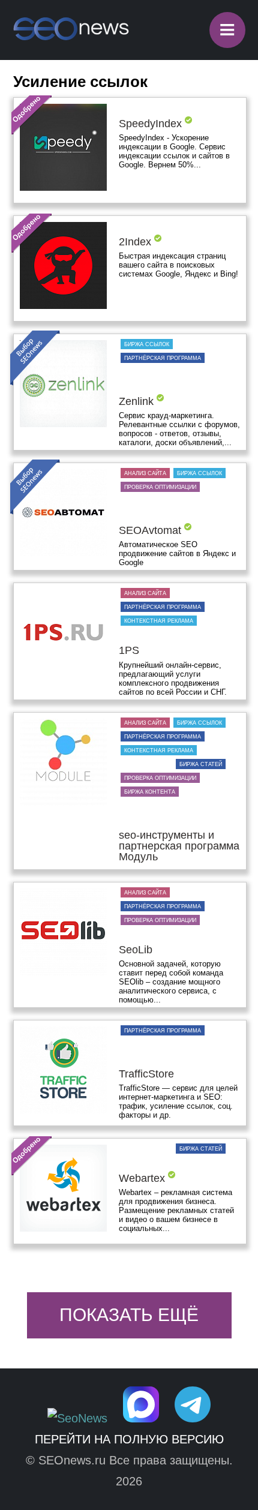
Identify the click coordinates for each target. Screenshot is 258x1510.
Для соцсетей (146, 764)
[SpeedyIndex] (63, 148)
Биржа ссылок (146, 344)
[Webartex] (63, 1189)
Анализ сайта (145, 473)
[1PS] (63, 633)
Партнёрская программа (162, 358)
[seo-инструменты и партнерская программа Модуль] (63, 763)
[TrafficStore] (63, 1070)
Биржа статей (200, 764)
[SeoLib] (63, 932)
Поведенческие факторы (162, 386)
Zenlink (136, 401)
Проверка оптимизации (160, 487)
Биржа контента (149, 792)
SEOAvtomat (150, 530)
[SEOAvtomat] (63, 513)
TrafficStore (146, 1074)
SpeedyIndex (150, 124)
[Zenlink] (63, 384)
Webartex (142, 1178)
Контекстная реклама (158, 621)
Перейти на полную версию (129, 1439)
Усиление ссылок (152, 108)
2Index (135, 242)
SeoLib (135, 950)
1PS (129, 650)
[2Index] (63, 266)
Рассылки (206, 934)
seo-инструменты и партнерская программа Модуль (179, 846)
